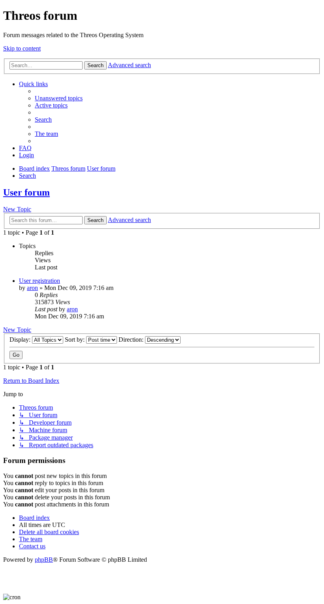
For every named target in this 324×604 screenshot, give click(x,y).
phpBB (44, 559)
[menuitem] (59, 98)
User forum (26, 192)
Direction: (132, 339)
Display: (20, 339)
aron (32, 287)
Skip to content (22, 48)
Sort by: (75, 339)
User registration (39, 280)
